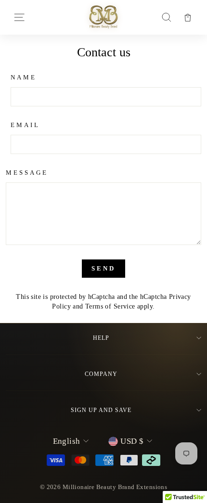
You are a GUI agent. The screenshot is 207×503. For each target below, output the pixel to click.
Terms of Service (110, 306)
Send (103, 268)
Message (27, 172)
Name (24, 77)
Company (101, 374)
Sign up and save (101, 410)
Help (101, 338)
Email (25, 125)
